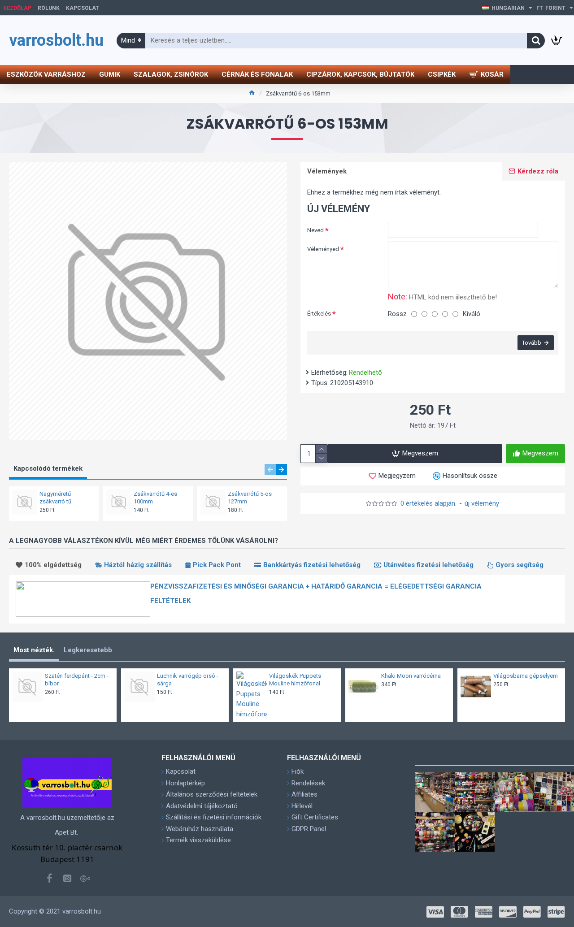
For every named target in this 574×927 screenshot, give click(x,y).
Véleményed (323, 249)
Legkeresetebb (88, 650)
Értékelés (319, 313)
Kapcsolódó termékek (48, 468)
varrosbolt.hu (54, 40)
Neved (315, 230)
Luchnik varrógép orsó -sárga (187, 679)
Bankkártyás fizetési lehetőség (312, 565)
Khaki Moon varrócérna (411, 675)
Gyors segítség (520, 565)
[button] (270, 469)
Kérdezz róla (537, 171)
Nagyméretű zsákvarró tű (55, 497)
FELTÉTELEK (170, 601)
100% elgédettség (53, 565)
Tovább (531, 342)
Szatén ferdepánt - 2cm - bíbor (77, 679)
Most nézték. (34, 650)
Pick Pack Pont (217, 565)
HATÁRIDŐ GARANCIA (347, 586)
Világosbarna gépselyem (525, 675)
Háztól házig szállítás (138, 565)
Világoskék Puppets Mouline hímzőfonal (295, 679)
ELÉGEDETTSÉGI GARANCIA (436, 586)
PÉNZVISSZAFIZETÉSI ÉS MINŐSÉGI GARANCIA (228, 586)
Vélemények (327, 171)
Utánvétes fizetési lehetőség (428, 565)
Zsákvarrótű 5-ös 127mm (250, 497)
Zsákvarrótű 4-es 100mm (155, 497)
